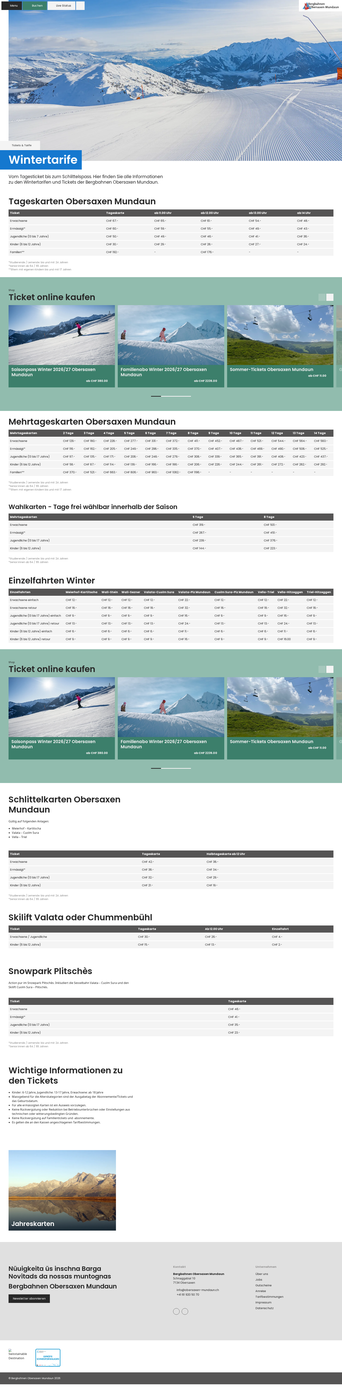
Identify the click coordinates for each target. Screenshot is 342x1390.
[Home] (320, 5)
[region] (171, 231)
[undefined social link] (176, 1311)
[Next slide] (329, 297)
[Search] (80, 5)
